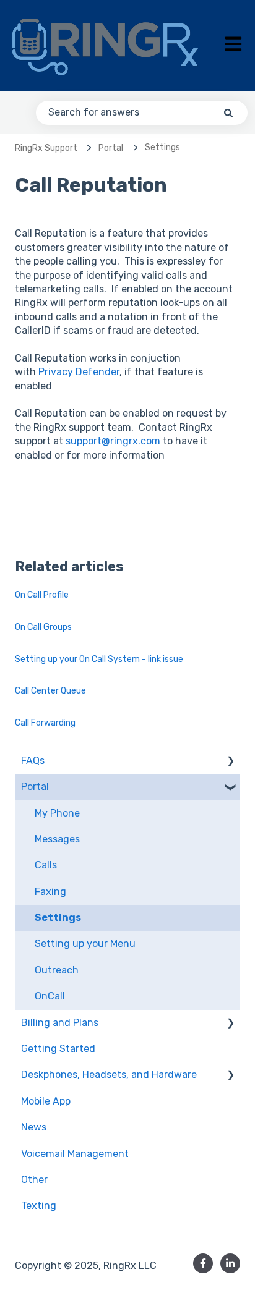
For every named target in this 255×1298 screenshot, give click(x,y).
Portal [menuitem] (35, 786)
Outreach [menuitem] (57, 970)
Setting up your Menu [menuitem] (85, 943)
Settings (162, 147)
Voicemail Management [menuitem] (75, 1154)
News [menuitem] (33, 1127)
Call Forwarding (45, 723)
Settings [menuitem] (58, 917)
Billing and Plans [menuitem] (59, 1023)
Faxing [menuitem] (50, 891)
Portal (110, 148)
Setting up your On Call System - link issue (99, 659)
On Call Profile (42, 595)
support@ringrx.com (113, 441)
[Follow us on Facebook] (203, 1263)
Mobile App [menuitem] (46, 1101)
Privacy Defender (78, 372)
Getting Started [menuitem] (58, 1048)
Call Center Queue (50, 690)
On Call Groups (43, 627)
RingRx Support (46, 148)
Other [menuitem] (34, 1180)
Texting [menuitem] (38, 1205)
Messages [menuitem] (57, 839)
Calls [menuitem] (46, 865)
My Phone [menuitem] (57, 813)
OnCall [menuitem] (50, 996)
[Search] (228, 112)
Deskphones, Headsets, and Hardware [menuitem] (109, 1074)
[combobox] (142, 112)
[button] (230, 761)
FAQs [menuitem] (33, 760)
